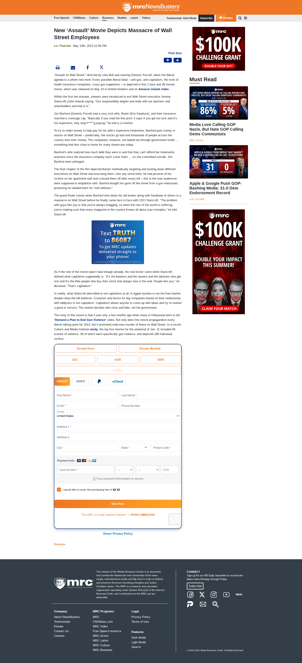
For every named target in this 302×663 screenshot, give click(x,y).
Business (59, 544)
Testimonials (174, 18)
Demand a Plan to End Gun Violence (80, 320)
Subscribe (206, 18)
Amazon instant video (153, 89)
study (94, 329)
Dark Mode (189, 18)
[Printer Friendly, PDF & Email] (73, 68)
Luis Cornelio (196, 199)
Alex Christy (196, 140)
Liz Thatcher (62, 46)
